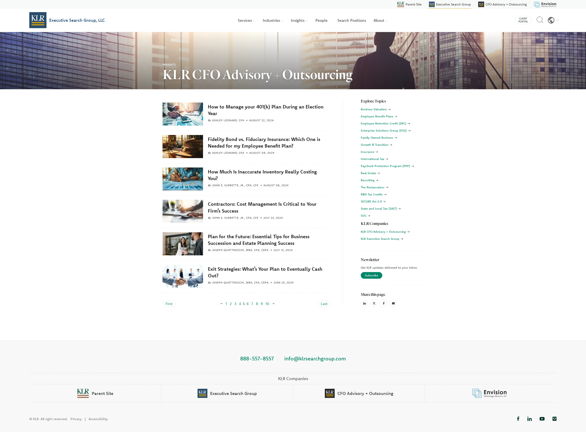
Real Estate (369, 173)
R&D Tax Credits (372, 194)
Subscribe (371, 275)
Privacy (76, 419)
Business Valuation (374, 109)
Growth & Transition (375, 144)
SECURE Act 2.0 (372, 201)
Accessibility (98, 419)
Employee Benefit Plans (377, 116)
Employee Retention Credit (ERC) (384, 123)
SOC (364, 215)
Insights (298, 20)
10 (267, 303)
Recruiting (368, 180)
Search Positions (351, 20)
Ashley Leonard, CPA (228, 120)
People (321, 20)
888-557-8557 (257, 358)
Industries (272, 20)
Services (245, 20)
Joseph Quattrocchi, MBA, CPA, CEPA (240, 250)
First (169, 303)
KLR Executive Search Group (380, 238)
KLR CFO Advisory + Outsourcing (384, 231)
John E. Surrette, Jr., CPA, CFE (235, 185)
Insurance (368, 152)
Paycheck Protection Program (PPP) (386, 166)
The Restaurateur (373, 187)
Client (523, 20)
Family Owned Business (377, 137)
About (379, 20)
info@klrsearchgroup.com (315, 358)
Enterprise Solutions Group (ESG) (384, 130)
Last (324, 303)
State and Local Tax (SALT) (379, 208)
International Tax (373, 159)
